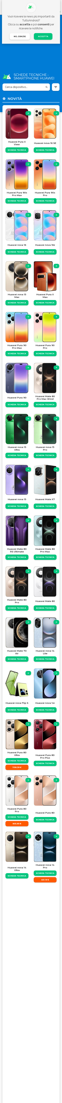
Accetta (43, 36)
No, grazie (20, 36)
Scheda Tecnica (17, 150)
